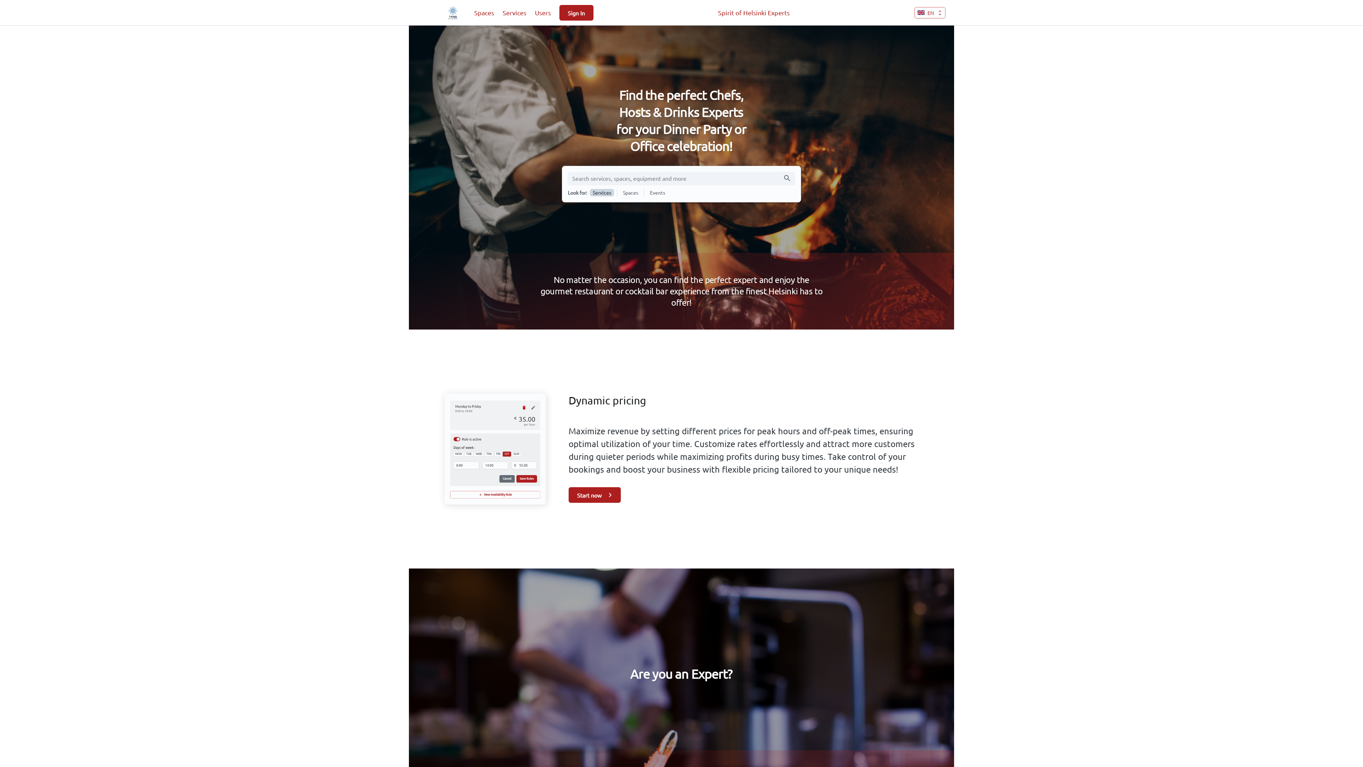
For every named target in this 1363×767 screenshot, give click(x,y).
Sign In (576, 12)
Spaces (484, 12)
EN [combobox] (930, 13)
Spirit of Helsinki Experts (754, 12)
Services (514, 12)
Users (543, 12)
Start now (589, 495)
